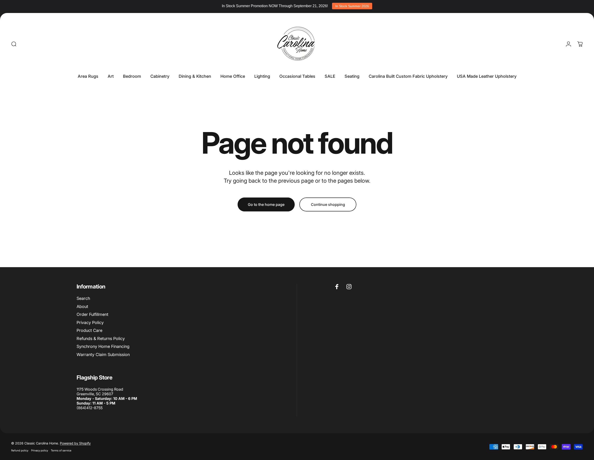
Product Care (89, 330)
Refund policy (19, 450)
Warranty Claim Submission (103, 354)
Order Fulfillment (92, 314)
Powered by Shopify (75, 443)
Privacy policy (39, 450)
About (82, 306)
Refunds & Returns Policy (101, 338)
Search (83, 298)
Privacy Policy (90, 322)
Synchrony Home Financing (103, 346)
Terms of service (61, 450)
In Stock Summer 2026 (352, 6)
